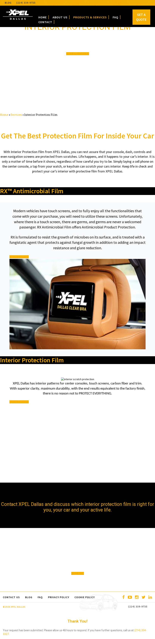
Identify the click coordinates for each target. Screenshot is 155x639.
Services (16, 114)
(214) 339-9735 (26, 2)
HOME (42, 17)
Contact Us (11, 597)
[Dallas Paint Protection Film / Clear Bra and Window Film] (18, 18)
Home (4, 114)
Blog (8, 2)
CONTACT (45, 22)
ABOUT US (60, 17)
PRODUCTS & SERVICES (90, 17)
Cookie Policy (84, 597)
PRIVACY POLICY (58, 597)
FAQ (115, 17)
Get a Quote (141, 17)
